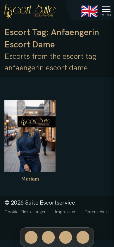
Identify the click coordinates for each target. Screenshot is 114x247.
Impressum (66, 212)
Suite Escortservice (50, 202)
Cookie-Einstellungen (25, 212)
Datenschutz (97, 212)
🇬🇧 (89, 11)
